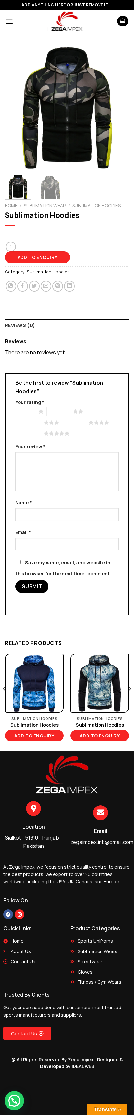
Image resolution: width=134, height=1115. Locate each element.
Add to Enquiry (38, 257)
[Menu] (9, 21)
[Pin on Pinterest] (57, 286)
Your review (30, 446)
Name (23, 502)
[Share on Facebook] (22, 286)
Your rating (29, 402)
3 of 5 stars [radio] (30, 422)
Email (23, 532)
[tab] (67, 325)
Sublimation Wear (45, 205)
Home (11, 205)
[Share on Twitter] (34, 286)
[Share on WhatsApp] (11, 286)
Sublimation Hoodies (96, 205)
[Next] (118, 107)
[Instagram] (19, 914)
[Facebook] (8, 914)
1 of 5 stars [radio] (25, 411)
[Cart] (123, 21)
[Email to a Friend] (46, 286)
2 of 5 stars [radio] (60, 411)
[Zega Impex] (67, 21)
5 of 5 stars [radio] (30, 433)
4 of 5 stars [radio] (75, 422)
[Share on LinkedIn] (69, 286)
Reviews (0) (20, 325)
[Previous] (15, 107)
